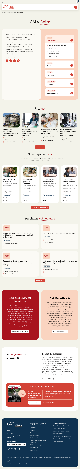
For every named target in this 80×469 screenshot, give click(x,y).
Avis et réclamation (58, 433)
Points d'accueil (11, 12)
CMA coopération (58, 441)
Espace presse (34, 450)
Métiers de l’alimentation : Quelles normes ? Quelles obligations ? (60, 262)
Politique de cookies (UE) (45, 457)
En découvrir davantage (39, 207)
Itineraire (52, 49)
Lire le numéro (35, 403)
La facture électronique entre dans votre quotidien (29, 132)
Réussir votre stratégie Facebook (28, 181)
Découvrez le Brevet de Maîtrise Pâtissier (59, 233)
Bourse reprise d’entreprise (61, 436)
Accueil (4, 12)
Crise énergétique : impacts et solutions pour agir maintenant (68, 132)
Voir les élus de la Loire (19, 331)
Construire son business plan (49, 180)
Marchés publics (34, 447)
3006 (4, 2)
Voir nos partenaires (59, 331)
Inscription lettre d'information (16, 444)
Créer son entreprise (59, 428)
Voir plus (39, 147)
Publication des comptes (37, 438)
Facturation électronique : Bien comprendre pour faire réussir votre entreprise (17, 263)
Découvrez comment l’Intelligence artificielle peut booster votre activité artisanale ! (18, 235)
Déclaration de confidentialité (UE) (62, 457)
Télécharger (50, 402)
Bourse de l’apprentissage (60, 439)
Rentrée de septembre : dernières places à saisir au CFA (10, 132)
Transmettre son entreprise (61, 431)
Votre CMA (33, 427)
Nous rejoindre (34, 435)
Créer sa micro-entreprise (9, 180)
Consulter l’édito (47, 379)
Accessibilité (26, 457)
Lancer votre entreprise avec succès (69, 181)
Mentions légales (11, 457)
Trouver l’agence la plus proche (14, 436)
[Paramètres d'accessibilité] (8, 460)
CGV (18, 457)
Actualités (33, 430)
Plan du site (34, 457)
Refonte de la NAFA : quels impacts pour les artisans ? (49, 131)
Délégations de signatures (37, 445)
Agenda (32, 433)
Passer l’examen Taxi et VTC (61, 426)
